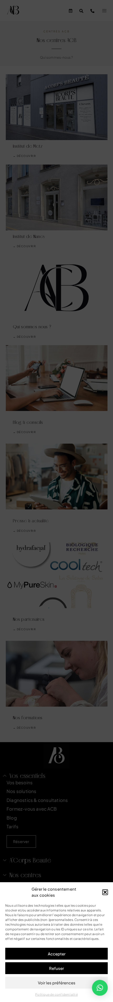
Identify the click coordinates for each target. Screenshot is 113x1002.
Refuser (56, 968)
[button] (105, 892)
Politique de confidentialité (56, 994)
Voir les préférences (56, 982)
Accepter (56, 953)
